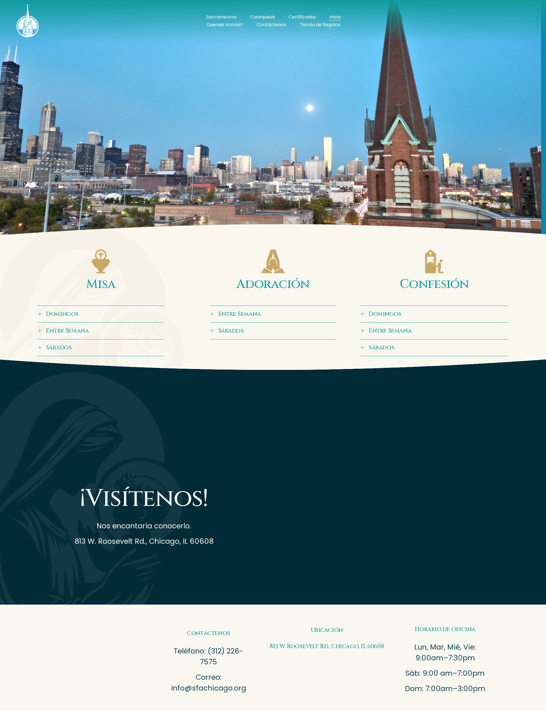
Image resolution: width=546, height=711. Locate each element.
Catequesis (262, 17)
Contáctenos (271, 24)
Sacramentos (221, 17)
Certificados (302, 17)
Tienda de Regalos (320, 24)
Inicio (335, 17)
